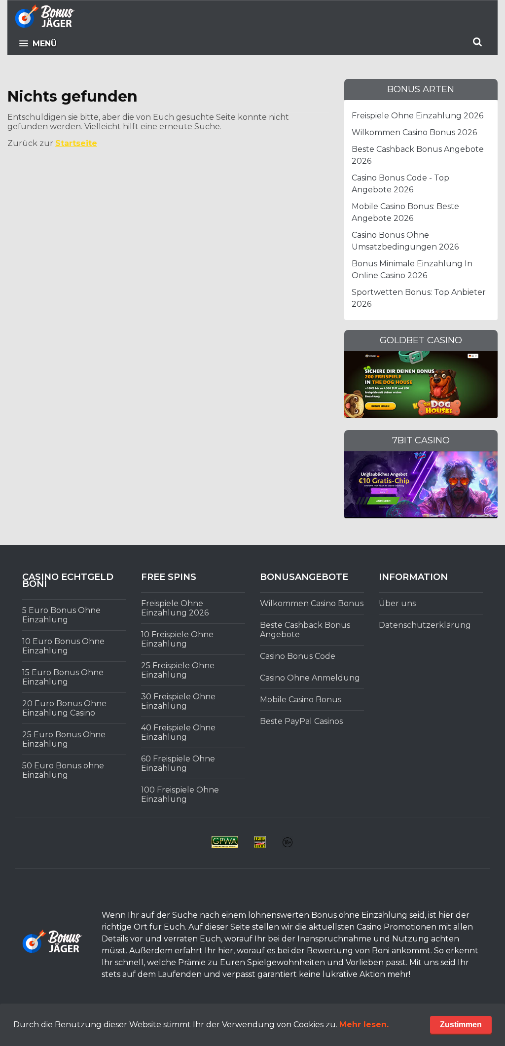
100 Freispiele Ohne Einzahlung (180, 794)
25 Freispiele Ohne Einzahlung (178, 670)
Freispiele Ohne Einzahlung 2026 (417, 115)
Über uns (397, 603)
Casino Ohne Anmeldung (310, 678)
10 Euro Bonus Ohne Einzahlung (63, 646)
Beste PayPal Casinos (301, 721)
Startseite (76, 143)
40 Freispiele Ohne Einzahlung (178, 732)
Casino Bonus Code (297, 656)
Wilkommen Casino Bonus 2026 (414, 132)
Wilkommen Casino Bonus (311, 603)
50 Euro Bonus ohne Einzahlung (63, 770)
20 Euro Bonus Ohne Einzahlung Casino (64, 708)
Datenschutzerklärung (425, 625)
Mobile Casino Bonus (300, 699)
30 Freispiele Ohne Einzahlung (178, 701)
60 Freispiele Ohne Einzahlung (178, 763)
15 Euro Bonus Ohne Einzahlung (63, 677)
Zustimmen (461, 1024)
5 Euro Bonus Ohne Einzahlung (61, 615)
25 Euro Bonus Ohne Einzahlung (64, 739)
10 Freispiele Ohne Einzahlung (177, 639)
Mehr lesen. (364, 1024)
